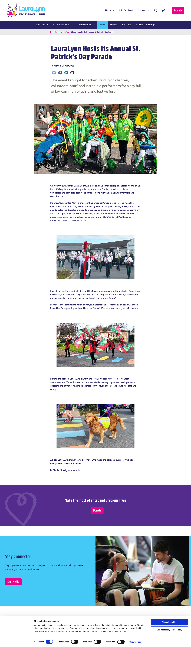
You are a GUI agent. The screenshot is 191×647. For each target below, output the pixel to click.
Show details (135, 642)
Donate (178, 10)
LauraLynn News (63, 32)
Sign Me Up (13, 581)
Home (52, 32)
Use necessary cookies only (169, 630)
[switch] (74, 642)
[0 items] (163, 10)
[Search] (155, 10)
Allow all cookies (169, 622)
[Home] (26, 10)
